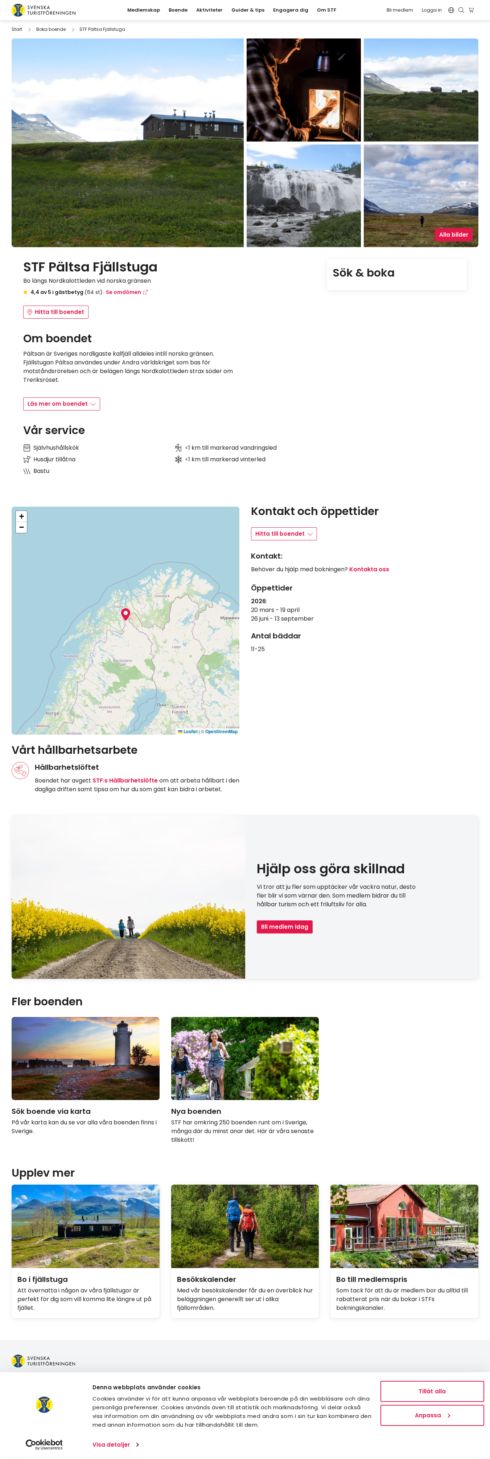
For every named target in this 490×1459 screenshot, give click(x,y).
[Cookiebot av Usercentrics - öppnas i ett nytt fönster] (44, 1444)
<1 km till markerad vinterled (225, 459)
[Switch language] (451, 10)
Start (17, 29)
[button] (126, 614)
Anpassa (428, 1415)
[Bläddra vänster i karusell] (464, 1002)
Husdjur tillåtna (54, 459)
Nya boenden (196, 1111)
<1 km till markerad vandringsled (231, 448)
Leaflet (190, 731)
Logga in (432, 10)
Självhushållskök (56, 448)
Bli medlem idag (284, 927)
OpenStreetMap (221, 731)
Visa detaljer (111, 1444)
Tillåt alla (432, 1391)
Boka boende (51, 29)
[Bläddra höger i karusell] (475, 1002)
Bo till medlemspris (371, 1279)
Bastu (41, 471)
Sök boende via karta (51, 1111)
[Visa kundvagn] (472, 10)
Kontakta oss (369, 569)
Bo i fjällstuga (42, 1279)
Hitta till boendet (59, 312)
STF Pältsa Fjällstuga (102, 29)
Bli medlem (400, 10)
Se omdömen (123, 292)
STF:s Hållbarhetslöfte (125, 780)
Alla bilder (453, 234)
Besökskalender (206, 1279)
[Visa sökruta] (461, 10)
